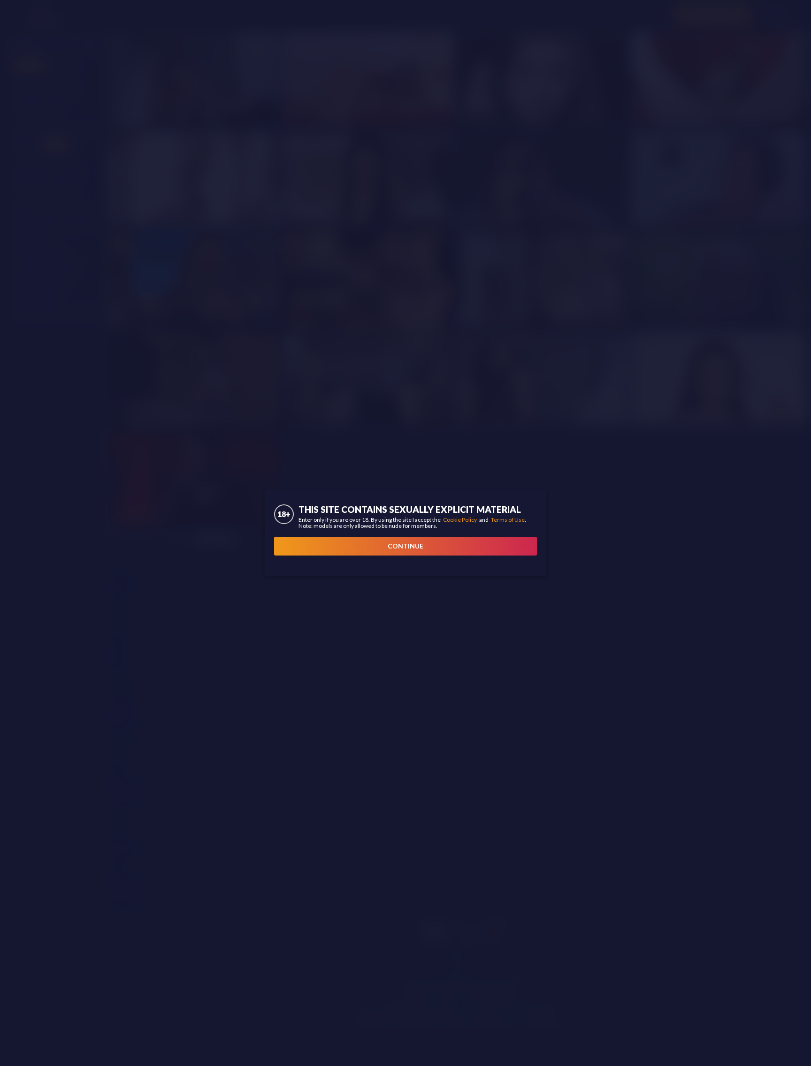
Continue (405, 546)
